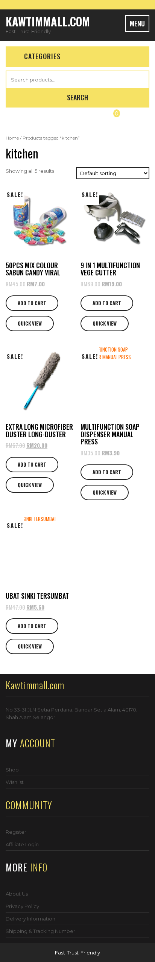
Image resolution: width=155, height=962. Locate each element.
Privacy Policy (22, 906)
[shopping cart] (112, 119)
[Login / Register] (39, 119)
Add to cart (32, 303)
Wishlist (15, 782)
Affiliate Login (22, 844)
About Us (17, 894)
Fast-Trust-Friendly (77, 953)
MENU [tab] (137, 23)
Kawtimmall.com (48, 21)
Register (16, 832)
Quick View (30, 323)
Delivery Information (30, 919)
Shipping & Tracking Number (40, 931)
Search (77, 97)
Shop (12, 770)
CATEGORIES (42, 56)
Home (12, 138)
